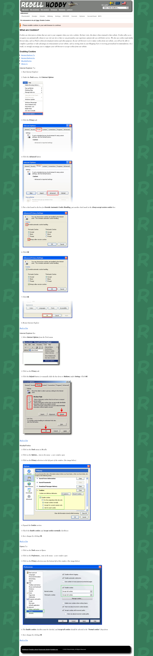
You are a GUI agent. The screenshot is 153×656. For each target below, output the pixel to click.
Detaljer (34, 16)
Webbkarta (25, 649)
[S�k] (127, 8)
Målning (50, 16)
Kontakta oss (54, 649)
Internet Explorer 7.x (28, 55)
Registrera (62, 9)
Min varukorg (45, 9)
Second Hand (91, 16)
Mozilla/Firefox (26, 61)
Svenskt (74, 16)
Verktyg (57, 16)
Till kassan (54, 9)
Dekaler (42, 16)
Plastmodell (26, 16)
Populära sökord (33, 649)
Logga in (69, 9)
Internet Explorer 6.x (28, 58)
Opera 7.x (24, 64)
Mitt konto (25, 9)
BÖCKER (66, 16)
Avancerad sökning (44, 649)
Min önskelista (34, 9)
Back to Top (24, 328)
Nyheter (82, 16)
